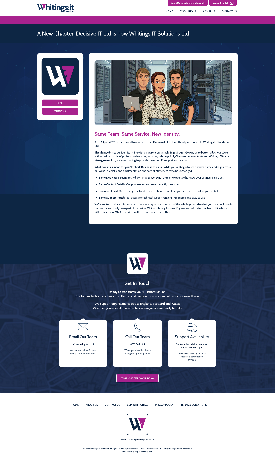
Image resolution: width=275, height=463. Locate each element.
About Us (209, 11)
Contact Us (229, 11)
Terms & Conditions (194, 404)
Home (169, 11)
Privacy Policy (164, 404)
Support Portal (220, 3)
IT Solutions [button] (187, 11)
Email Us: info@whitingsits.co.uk (188, 3)
